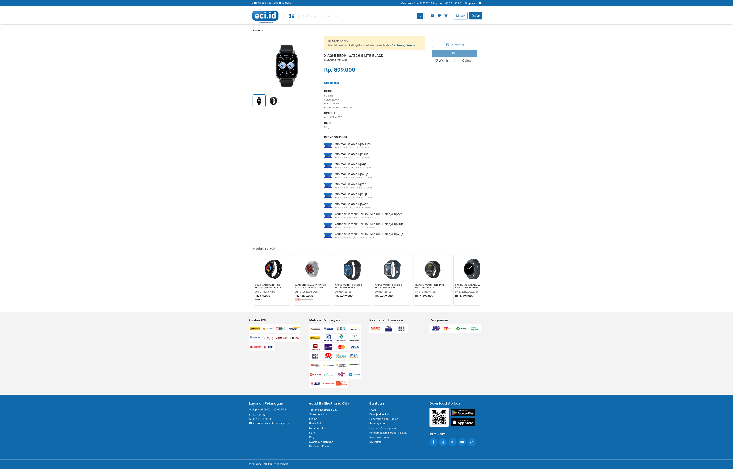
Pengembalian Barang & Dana (388, 432)
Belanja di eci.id (379, 414)
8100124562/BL (343, 292)
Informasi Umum (379, 437)
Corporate (471, 3)
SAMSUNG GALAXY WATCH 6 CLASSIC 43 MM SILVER (310, 286)
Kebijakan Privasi (319, 446)
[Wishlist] (439, 16)
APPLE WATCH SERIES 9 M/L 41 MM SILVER (388, 286)
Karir (312, 432)
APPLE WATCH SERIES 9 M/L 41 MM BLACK (348, 286)
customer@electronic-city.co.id (271, 423)
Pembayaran (377, 423)
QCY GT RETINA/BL (265, 292)
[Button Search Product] (420, 16)
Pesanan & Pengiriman (383, 428)
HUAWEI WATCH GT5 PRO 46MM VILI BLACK (429, 286)
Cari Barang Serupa (403, 45)
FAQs (372, 409)
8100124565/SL (383, 292)
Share (468, 60)
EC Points (375, 441)
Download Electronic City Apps (272, 3)
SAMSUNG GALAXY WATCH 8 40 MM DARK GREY (470, 286)
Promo (313, 418)
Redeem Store (318, 428)
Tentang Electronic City (323, 409)
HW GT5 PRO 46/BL (425, 292)
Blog (312, 437)
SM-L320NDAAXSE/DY (466, 292)
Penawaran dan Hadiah (383, 418)
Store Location (318, 414)
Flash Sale (315, 423)
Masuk (460, 15)
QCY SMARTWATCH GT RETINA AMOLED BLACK (268, 286)
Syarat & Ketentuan (321, 441)
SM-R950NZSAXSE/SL (306, 292)
